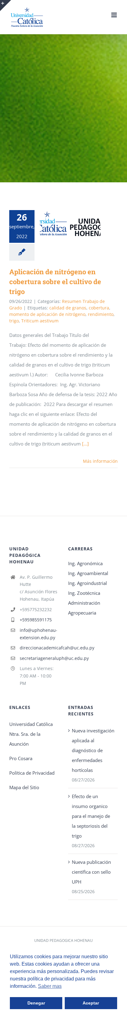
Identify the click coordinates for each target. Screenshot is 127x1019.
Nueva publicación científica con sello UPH (91, 872)
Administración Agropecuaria (84, 608)
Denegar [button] (36, 1002)
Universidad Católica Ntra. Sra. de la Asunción (31, 734)
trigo (14, 321)
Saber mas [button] (50, 986)
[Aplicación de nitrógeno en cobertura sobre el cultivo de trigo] (70, 223)
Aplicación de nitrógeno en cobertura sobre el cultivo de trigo (61, 223)
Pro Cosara (20, 758)
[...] (85, 444)
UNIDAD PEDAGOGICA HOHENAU (63, 940)
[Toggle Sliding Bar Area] (5, 5)
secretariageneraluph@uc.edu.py (39, 658)
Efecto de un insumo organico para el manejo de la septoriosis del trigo (91, 816)
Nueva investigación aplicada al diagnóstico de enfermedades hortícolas (93, 750)
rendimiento (100, 314)
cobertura (99, 308)
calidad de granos (67, 308)
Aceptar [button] (91, 1002)
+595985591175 (36, 620)
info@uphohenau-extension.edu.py (38, 633)
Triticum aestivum (40, 321)
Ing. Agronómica (85, 563)
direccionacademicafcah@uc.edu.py (39, 648)
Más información (100, 461)
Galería (79, 223)
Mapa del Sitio (24, 787)
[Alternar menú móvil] (114, 15)
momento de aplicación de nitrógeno (47, 314)
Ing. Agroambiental (88, 573)
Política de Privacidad (32, 773)
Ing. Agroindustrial (87, 583)
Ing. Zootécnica (84, 593)
